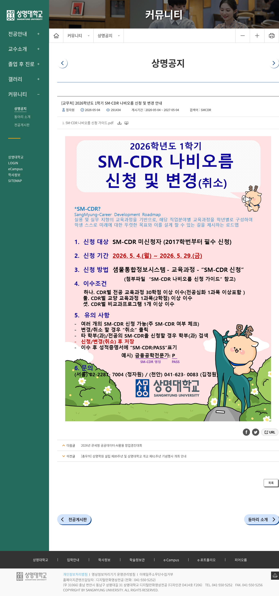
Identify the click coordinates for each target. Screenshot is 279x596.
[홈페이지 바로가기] (24, 15)
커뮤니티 (17, 94)
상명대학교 (15, 157)
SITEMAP (15, 180)
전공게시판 (22, 125)
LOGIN (13, 162)
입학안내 (73, 559)
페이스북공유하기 (248, 432)
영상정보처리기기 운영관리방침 (113, 574)
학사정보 (14, 174)
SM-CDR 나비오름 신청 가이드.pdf (89, 122)
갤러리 (15, 79)
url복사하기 (269, 432)
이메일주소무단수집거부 (156, 574)
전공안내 (17, 34)
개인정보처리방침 (75, 574)
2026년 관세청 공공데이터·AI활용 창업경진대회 (111, 445)
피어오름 (241, 559)
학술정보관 (137, 559)
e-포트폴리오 (207, 559)
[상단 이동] (275, 576)
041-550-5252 (144, 579)
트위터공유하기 (256, 432)
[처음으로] (56, 36)
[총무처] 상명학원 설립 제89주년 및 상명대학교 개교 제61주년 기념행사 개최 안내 (133, 456)
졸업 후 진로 (21, 64)
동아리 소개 (22, 116)
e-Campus (171, 559)
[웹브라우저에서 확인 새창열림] (127, 123)
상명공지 (20, 108)
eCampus (15, 168)
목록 (271, 483)
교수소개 (17, 49)
